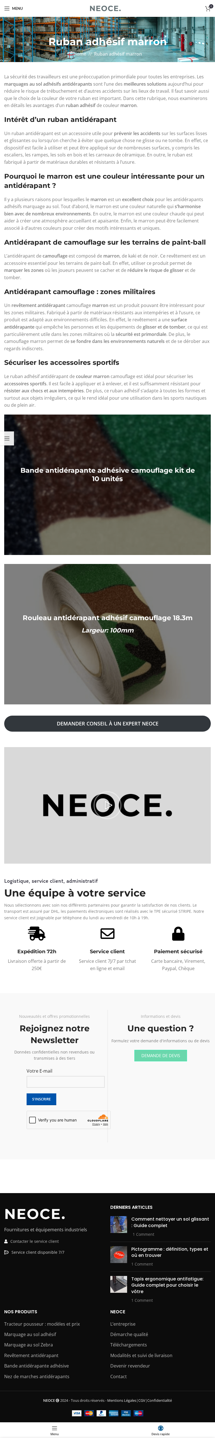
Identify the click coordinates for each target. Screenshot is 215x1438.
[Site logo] (108, 8)
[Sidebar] (7, 438)
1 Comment (143, 1234)
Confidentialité (159, 1400)
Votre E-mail (39, 1071)
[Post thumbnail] (118, 1226)
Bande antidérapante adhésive (36, 1366)
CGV (141, 1400)
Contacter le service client (34, 1241)
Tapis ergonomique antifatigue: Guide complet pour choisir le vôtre (167, 1285)
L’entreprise (122, 1324)
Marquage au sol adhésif (30, 1334)
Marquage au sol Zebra (28, 1345)
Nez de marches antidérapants (36, 1376)
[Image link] (35, 1214)
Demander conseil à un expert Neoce (107, 723)
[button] (107, 805)
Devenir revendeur (130, 1366)
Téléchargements (128, 1345)
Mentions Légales (121, 1400)
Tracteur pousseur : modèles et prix (42, 1324)
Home (79, 54)
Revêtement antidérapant (31, 1355)
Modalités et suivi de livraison (141, 1355)
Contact (118, 1376)
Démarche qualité (129, 1334)
